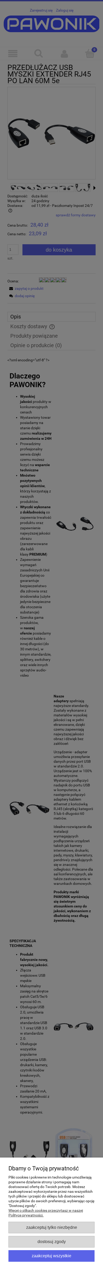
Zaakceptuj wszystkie (51, 1255)
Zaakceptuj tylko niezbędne (51, 1227)
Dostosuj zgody (52, 1241)
